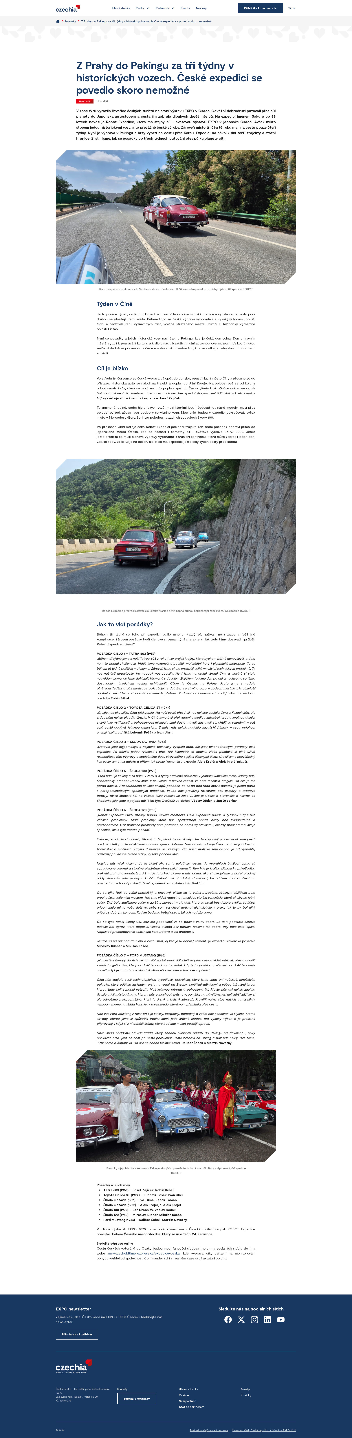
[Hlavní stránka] (68, 8)
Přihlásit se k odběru (77, 1334)
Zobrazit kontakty (137, 1398)
